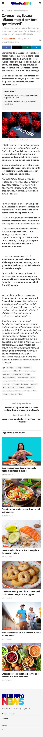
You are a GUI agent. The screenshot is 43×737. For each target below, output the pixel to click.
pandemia (11, 387)
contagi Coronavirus (23, 367)
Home (3, 11)
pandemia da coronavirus (12, 391)
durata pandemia (9, 377)
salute (34, 391)
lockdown (24, 384)
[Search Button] (40, 3)
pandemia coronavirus (26, 387)
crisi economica (29, 371)
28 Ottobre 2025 (7, 639)
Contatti (5, 719)
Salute (6, 587)
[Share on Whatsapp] (27, 47)
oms (4, 387)
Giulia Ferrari (9, 39)
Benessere (7, 463)
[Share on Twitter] (17, 47)
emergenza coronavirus (26, 377)
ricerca (26, 391)
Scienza (9, 11)
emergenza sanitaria (10, 381)
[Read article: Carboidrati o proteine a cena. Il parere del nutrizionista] (21, 493)
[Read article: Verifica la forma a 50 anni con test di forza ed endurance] (21, 616)
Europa (23, 381)
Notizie (6, 669)
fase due (6, 384)
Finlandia (15, 384)
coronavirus (7, 371)
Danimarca (7, 374)
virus (20, 394)
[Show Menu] (3, 3)
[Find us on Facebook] (2, 730)
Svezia (13, 394)
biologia (10, 367)
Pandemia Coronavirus (21, 11)
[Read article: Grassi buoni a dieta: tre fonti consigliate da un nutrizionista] (21, 534)
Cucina (6, 504)
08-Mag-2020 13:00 (24, 39)
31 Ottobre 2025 (7, 557)
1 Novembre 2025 (7, 515)
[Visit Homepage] (21, 3)
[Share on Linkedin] (36, 47)
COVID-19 (17, 371)
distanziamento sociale (21, 374)
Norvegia (34, 384)
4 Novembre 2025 (8, 474)
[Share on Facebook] (6, 47)
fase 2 (30, 381)
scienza (5, 394)
